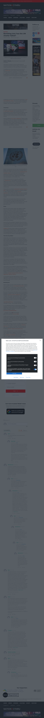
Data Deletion (16, 377)
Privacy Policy (28, 377)
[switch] (35, 358)
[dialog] (22, 359)
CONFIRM (14, 373)
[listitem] (22, 355)
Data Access (22, 377)
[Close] (41, 341)
